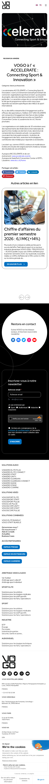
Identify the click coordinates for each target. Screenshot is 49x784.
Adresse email (14, 390)
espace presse (11, 547)
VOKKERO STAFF (9, 474)
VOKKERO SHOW (9, 483)
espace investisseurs (14, 554)
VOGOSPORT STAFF (10, 499)
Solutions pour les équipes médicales (16, 594)
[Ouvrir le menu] (45, 5)
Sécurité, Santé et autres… (12, 633)
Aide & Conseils (8, 532)
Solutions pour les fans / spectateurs (16, 598)
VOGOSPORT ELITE (10, 497)
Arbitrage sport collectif (11, 580)
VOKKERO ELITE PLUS (11, 470)
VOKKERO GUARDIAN (11, 479)
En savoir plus (17, 265)
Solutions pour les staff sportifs (14, 596)
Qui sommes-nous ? (10, 527)
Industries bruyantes (10, 631)
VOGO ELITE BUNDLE (11, 520)
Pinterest (9, 176)
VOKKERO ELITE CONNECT (13, 472)
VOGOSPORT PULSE (11, 502)
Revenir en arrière (11, 58)
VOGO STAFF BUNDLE (11, 522)
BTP (3, 625)
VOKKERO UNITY (9, 476)
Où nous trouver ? (9, 529)
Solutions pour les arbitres (12, 592)
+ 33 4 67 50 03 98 (8, 693)
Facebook (8, 172)
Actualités (6, 534)
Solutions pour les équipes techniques (17, 643)
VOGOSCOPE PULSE (11, 510)
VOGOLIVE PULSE (10, 504)
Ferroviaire (6, 629)
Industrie (34, 407)
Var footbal (6, 578)
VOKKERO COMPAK (10, 487)
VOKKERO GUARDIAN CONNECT (16, 481)
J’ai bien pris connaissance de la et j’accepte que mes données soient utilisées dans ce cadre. (24, 431)
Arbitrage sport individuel (12, 582)
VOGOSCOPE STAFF (11, 508)
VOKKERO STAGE (9, 485)
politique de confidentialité (19, 430)
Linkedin (33, 172)
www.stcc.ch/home (18, 160)
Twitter (21, 172)
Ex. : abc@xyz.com (15, 399)
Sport (13, 407)
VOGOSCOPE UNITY (10, 506)
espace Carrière (12, 561)
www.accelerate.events (21, 156)
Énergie (5, 627)
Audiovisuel (23, 407)
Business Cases (8, 536)
